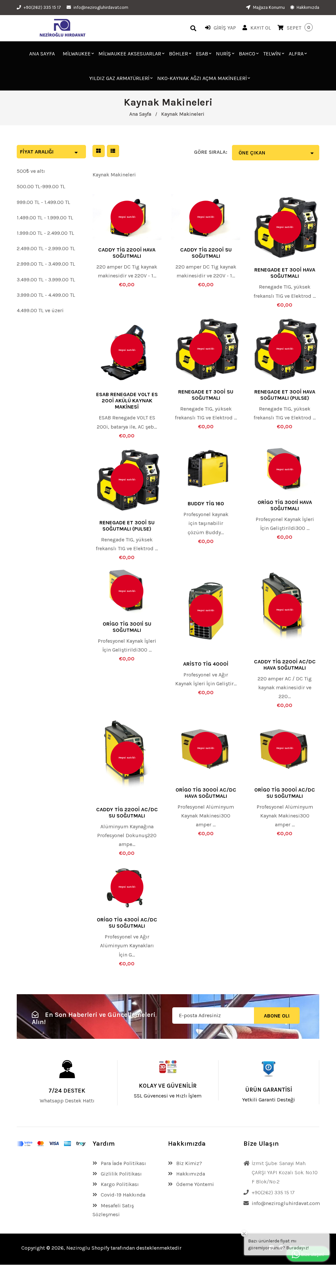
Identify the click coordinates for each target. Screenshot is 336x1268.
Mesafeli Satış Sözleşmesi (113, 1210)
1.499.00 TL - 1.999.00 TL (45, 217)
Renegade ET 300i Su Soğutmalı (205, 395)
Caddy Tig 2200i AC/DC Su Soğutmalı (127, 812)
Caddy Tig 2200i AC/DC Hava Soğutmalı (285, 664)
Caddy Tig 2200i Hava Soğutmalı (127, 253)
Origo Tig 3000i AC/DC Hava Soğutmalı (206, 793)
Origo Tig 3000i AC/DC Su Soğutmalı (284, 793)
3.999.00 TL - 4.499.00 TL (46, 295)
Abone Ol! (277, 1016)
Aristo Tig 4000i (205, 664)
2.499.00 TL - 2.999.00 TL (46, 248)
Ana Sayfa (140, 114)
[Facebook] (271, 1248)
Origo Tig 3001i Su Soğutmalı (127, 627)
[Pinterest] (281, 1248)
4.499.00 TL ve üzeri (40, 310)
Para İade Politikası (122, 1163)
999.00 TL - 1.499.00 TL (43, 202)
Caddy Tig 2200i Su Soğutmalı (206, 253)
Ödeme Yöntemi (194, 1184)
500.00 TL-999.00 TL (41, 186)
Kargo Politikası (119, 1184)
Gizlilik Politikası (120, 1174)
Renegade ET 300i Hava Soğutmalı (284, 273)
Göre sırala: (210, 152)
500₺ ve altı (31, 171)
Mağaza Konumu (268, 7)
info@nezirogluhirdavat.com (101, 7)
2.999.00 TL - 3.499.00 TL (46, 264)
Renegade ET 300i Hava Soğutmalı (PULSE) (284, 395)
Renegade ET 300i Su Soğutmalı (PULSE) (127, 525)
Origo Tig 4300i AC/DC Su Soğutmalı (127, 922)
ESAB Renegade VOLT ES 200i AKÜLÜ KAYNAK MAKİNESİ (127, 400)
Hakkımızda (307, 7)
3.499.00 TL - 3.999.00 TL (46, 279)
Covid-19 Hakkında (122, 1195)
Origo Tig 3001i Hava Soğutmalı (285, 505)
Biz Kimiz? (188, 1163)
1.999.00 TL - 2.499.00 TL (45, 233)
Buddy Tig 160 (206, 503)
